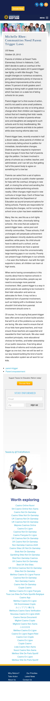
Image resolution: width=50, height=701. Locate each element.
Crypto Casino (25, 587)
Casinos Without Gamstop (18, 686)
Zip (9, 405)
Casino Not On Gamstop (25, 512)
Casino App (25, 597)
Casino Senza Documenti (25, 617)
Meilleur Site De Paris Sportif (25, 653)
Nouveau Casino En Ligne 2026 (25, 613)
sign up (34, 404)
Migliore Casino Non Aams (25, 623)
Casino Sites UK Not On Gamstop (25, 548)
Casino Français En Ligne (25, 535)
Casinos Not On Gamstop (25, 531)
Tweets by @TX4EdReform (17, 451)
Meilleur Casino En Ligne (25, 600)
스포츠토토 (25, 626)
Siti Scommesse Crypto (25, 604)
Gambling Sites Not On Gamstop (25, 554)
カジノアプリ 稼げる (25, 607)
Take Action (13, 676)
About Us (12, 679)
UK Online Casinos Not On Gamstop (25, 567)
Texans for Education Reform (11, 17)
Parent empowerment (15, 371)
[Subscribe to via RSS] (46, 4)
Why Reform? (13, 673)
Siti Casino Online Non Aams (25, 508)
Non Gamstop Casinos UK (18, 696)
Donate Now (18, 8)
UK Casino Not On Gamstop (25, 541)
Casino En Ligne (25, 528)
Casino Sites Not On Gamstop (25, 515)
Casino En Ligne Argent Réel (25, 633)
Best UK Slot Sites (25, 564)
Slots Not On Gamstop (25, 551)
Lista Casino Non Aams (25, 646)
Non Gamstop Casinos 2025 (25, 544)
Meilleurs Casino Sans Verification (25, 610)
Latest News (30, 676)
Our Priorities (32, 673)
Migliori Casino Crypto (25, 620)
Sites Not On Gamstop (25, 571)
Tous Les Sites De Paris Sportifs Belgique (25, 594)
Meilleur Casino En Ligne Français (25, 590)
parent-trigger (12, 368)
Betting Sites (13, 689)
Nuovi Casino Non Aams (25, 650)
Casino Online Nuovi (25, 505)
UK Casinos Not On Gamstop (25, 518)
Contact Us (27, 679)
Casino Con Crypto (25, 636)
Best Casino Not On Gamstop (20, 699)
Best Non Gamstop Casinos (25, 558)
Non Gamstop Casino (25, 581)
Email (11, 399)
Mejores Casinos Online (25, 525)
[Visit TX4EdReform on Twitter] (41, 4)
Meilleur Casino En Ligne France (25, 574)
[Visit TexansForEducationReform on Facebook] (37, 4)
